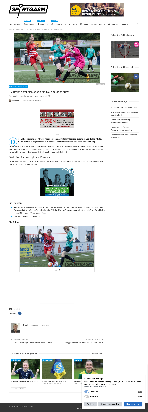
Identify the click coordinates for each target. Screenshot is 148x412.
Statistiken (94, 396)
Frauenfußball (22, 86)
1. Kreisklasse (16, 360)
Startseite (16, 24)
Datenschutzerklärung (99, 387)
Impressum (88, 387)
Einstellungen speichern (110, 404)
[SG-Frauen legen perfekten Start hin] (25, 369)
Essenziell (94, 392)
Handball (71, 24)
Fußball (28, 23)
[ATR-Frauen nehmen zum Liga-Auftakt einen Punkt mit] (57, 369)
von (57, 270)
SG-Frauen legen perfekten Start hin (124, 108)
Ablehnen (90, 404)
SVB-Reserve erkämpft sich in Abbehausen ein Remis (31, 343)
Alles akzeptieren (133, 404)
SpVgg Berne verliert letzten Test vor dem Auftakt (84, 343)
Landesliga (12, 86)
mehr (124, 24)
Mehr (140, 392)
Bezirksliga (77, 360)
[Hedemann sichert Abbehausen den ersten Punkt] (88, 369)
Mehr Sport (98, 24)
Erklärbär (114, 24)
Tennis (85, 24)
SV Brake (16, 309)
